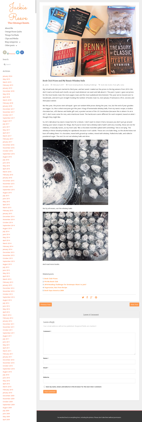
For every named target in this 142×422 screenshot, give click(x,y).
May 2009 (6, 416)
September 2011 (9, 333)
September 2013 (9, 261)
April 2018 (6, 97)
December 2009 (8, 396)
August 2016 (7, 157)
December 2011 (8, 324)
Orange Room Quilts (13, 32)
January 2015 (7, 213)
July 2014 (6, 231)
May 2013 (6, 273)
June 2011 (6, 342)
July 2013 (6, 267)
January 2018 (7, 106)
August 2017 (7, 121)
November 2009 (8, 399)
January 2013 (7, 285)
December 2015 (8, 181)
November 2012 (8, 291)
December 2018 (8, 91)
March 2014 (7, 243)
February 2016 (8, 175)
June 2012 (6, 306)
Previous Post (46, 304)
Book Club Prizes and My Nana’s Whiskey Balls (64, 81)
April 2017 (6, 133)
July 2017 (6, 124)
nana (122, 85)
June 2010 (6, 378)
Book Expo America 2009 (54, 290)
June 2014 (6, 234)
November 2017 (8, 112)
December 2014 (8, 216)
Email (45, 368)
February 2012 (8, 318)
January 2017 (7, 142)
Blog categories (11, 42)
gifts (118, 85)
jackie (47, 85)
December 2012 (8, 288)
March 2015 (7, 207)
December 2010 (8, 360)
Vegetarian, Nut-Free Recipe (55, 287)
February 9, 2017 (58, 85)
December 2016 (8, 145)
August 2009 (7, 408)
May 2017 (6, 130)
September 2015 (9, 190)
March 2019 (7, 82)
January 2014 (7, 249)
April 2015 (6, 204)
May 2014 (6, 237)
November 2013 (8, 255)
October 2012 (8, 294)
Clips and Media (11, 38)
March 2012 (7, 315)
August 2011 (7, 336)
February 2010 (8, 390)
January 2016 (7, 178)
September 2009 (9, 405)
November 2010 (8, 363)
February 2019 (8, 85)
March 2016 (7, 172)
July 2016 (6, 160)
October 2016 (8, 151)
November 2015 (8, 184)
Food (70, 85)
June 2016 (6, 163)
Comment (47, 331)
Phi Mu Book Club (51, 281)
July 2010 (6, 375)
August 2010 (7, 372)
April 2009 (6, 419)
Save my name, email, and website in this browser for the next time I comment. (74, 387)
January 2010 (7, 393)
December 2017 (8, 109)
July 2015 (6, 196)
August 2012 (7, 300)
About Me (9, 28)
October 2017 (8, 115)
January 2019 (7, 88)
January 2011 (7, 357)
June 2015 (6, 199)
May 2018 (6, 94)
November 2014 (8, 219)
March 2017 (7, 136)
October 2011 (8, 330)
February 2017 (8, 139)
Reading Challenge (90, 85)
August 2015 (7, 193)
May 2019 (6, 79)
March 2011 (7, 351)
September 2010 (9, 369)
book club (104, 85)
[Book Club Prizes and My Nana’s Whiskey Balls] (89, 78)
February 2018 (8, 103)
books (110, 85)
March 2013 (7, 279)
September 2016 (9, 154)
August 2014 (7, 228)
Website (46, 377)
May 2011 (6, 345)
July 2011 (6, 339)
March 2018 (7, 100)
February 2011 (8, 354)
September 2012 (9, 297)
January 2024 (7, 76)
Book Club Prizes (51, 278)
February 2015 (8, 210)
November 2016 (8, 148)
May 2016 (6, 166)
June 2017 (6, 127)
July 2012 (6, 303)
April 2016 (6, 169)
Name (45, 358)
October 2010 (8, 366)
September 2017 (9, 118)
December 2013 (8, 252)
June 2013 (6, 270)
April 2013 (6, 276)
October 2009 (8, 402)
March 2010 (7, 387)
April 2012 (6, 312)
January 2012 (7, 321)
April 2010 (6, 384)
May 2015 (6, 201)
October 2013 (8, 258)
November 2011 (8, 327)
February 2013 (8, 282)
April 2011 (6, 348)
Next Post (134, 304)
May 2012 (6, 309)
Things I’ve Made (12, 35)
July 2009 (6, 411)
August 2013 (7, 264)
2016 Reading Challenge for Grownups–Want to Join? (65, 284)
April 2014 (6, 240)
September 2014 (9, 225)
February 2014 (8, 246)
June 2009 (6, 413)
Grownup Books (77, 85)
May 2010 (6, 381)
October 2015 (8, 187)
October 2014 (8, 222)
